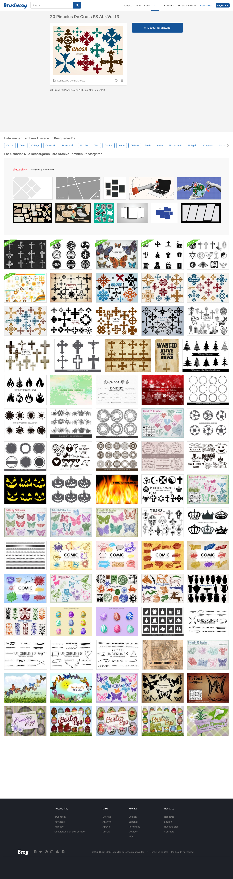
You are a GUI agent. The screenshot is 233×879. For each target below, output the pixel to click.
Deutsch (133, 831)
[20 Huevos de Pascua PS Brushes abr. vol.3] (117, 721)
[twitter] (40, 851)
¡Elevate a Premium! (187, 5)
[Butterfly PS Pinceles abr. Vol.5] (71, 522)
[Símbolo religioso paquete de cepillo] (208, 255)
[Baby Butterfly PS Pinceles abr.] (208, 655)
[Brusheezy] (15, 6)
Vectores (128, 5)
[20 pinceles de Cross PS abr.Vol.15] (208, 288)
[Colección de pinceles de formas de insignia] (25, 456)
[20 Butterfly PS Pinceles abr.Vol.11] (71, 688)
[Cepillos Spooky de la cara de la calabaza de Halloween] (25, 489)
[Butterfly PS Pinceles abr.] (208, 489)
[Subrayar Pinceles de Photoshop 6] (208, 621)
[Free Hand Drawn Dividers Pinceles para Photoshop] (117, 390)
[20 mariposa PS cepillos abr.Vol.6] (71, 588)
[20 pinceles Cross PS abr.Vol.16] (25, 321)
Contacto (169, 831)
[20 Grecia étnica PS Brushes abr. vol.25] (25, 621)
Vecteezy (59, 821)
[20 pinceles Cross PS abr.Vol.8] (117, 321)
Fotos (138, 5)
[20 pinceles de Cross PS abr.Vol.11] (71, 321)
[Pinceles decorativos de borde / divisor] (25, 555)
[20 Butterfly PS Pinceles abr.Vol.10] (25, 688)
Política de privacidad (182, 852)
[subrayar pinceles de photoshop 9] (117, 655)
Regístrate (222, 5)
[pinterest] (46, 851)
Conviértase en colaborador (69, 831)
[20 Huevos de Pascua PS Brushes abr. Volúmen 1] (25, 721)
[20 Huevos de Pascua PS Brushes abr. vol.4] (162, 721)
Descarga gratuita (159, 27)
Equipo (168, 821)
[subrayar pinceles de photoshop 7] (25, 655)
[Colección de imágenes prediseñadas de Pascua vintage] (71, 621)
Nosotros (169, 816)
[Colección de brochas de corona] (208, 522)
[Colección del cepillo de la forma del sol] (25, 423)
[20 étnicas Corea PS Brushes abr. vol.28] (117, 588)
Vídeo (147, 5)
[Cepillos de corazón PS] (162, 423)
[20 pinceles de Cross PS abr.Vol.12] (117, 288)
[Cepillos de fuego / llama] (117, 489)
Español (133, 821)
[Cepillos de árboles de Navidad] (205, 355)
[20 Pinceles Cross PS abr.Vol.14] (162, 288)
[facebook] (35, 851)
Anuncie (107, 821)
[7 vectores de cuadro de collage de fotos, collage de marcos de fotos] (164, 214)
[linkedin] (63, 851)
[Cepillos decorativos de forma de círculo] (208, 390)
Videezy (59, 826)
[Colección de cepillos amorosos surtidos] (71, 456)
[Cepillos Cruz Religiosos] (128, 355)
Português (134, 826)
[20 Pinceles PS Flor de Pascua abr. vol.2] (208, 721)
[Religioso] (162, 655)
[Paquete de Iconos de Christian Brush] (162, 255)
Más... (132, 836)
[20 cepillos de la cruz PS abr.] (208, 321)
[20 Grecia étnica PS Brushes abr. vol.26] (162, 588)
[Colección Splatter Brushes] (71, 390)
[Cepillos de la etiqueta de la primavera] (162, 456)
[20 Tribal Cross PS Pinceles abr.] (162, 522)
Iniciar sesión (206, 5)
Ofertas (107, 816)
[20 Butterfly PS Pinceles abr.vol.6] (117, 522)
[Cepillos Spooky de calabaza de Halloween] (71, 489)
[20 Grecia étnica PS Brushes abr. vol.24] (208, 588)
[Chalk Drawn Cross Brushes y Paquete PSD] (25, 255)
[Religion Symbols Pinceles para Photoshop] (162, 489)
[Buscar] (77, 5)
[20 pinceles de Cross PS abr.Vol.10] (71, 288)
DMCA (106, 831)
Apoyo (106, 826)
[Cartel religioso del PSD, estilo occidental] (167, 355)
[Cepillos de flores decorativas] (71, 423)
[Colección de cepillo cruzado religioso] (77, 355)
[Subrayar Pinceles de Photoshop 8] (71, 655)
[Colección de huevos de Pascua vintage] (117, 621)
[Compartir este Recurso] (122, 80)
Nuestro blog (171, 826)
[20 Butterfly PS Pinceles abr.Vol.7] (117, 255)
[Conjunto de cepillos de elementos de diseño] (25, 288)
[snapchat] (57, 851)
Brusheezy (60, 816)
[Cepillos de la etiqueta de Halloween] (208, 456)
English (133, 816)
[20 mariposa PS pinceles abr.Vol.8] (117, 688)
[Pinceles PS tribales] (208, 688)
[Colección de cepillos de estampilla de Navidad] (162, 621)
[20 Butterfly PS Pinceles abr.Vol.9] (162, 688)
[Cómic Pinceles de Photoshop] (71, 555)
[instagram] (51, 851)
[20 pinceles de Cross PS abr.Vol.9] (162, 321)
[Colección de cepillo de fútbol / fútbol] (208, 423)
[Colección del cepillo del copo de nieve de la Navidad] (162, 390)
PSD (155, 5)
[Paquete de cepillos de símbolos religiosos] (71, 255)
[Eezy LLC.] (23, 852)
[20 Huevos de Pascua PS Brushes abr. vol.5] (71, 721)
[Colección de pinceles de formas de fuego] (25, 390)
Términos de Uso (159, 852)
